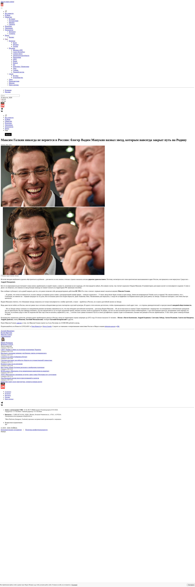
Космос (11, 37)
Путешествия (13, 21)
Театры (15, 46)
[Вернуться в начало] (2, 6)
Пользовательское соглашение (11, 430)
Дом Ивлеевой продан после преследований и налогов (20, 378)
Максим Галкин (6, 334)
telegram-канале (110, 326)
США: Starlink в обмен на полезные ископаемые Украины (21, 349)
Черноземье (17, 57)
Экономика (9, 28)
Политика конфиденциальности (36, 430)
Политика (8, 26)
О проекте (8, 392)
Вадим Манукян (6, 333)
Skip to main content (7, 2)
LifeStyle (12, 24)
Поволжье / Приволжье (21, 66)
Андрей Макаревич (7, 331)
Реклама (8, 92)
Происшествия (14, 81)
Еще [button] (6, 130)
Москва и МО (18, 50)
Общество (8, 17)
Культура (12, 41)
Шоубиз (11, 22)
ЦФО (15, 59)
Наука (7, 35)
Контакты (8, 395)
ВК (118, 326)
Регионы (12, 48)
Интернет (12, 32)
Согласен (191, 585)
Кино (15, 43)
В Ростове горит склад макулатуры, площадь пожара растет (21, 382)
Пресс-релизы (14, 85)
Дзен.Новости (36, 326)
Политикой (74, 585)
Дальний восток (18, 72)
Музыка (15, 44)
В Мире (7, 15)
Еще (6, 39)
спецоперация (6, 336)
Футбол (15, 76)
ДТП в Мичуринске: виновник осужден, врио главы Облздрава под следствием (28, 374)
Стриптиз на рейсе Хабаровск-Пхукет (14, 357)
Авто (10, 79)
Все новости (9, 13)
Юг (14, 65)
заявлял (19, 323)
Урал (14, 68)
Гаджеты (12, 33)
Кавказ (15, 63)
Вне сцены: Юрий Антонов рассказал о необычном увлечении (22, 367)
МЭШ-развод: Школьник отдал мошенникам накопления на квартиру (25, 371)
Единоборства (18, 77)
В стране (12, 19)
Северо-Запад (17, 54)
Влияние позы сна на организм (11, 364)
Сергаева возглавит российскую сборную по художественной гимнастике (26, 360)
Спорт (11, 74)
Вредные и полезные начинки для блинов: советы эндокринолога (24, 353)
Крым (15, 61)
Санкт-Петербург (19, 52)
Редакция (8, 90)
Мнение (12, 83)
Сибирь (15, 70)
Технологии (9, 30)
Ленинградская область (21, 55)
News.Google (47, 326)
